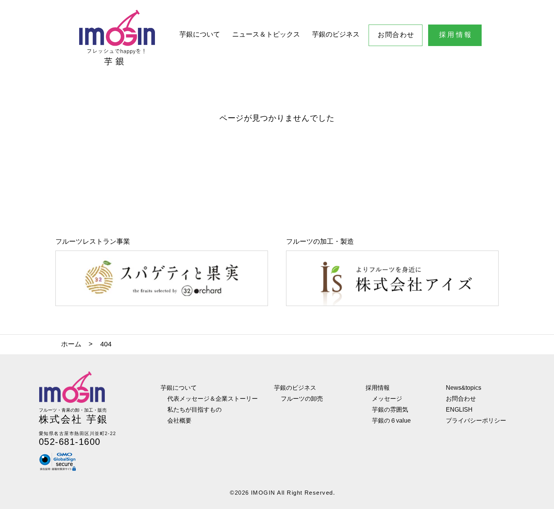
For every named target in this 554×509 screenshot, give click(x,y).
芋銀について (199, 34)
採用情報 (456, 34)
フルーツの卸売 (302, 398)
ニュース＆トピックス (266, 34)
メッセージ (387, 398)
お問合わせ (396, 34)
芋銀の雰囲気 (390, 409)
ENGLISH (459, 409)
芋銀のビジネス (336, 34)
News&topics (463, 387)
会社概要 (179, 420)
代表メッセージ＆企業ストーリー (212, 398)
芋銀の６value (391, 420)
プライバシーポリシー (476, 420)
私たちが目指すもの (194, 409)
